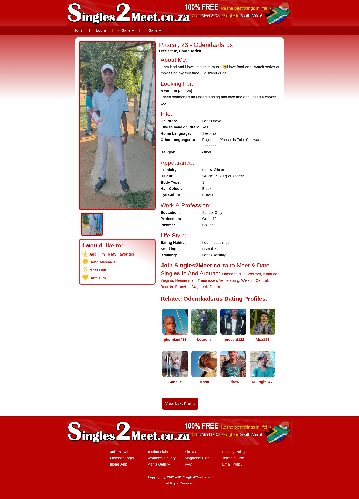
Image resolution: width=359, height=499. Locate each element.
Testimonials (157, 452)
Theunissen (207, 280)
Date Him (98, 278)
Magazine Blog (197, 458)
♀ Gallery (125, 30)
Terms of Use (233, 458)
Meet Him (98, 270)
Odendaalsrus (233, 274)
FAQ (188, 464)
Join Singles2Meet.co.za (194, 265)
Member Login (122, 458)
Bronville (182, 287)
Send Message (103, 262)
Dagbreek (200, 287)
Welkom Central (254, 280)
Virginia (167, 280)
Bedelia (167, 287)
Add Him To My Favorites (111, 254)
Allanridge (271, 274)
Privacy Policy (233, 452)
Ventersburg (229, 280)
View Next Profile (180, 403)
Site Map (192, 452)
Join (78, 30)
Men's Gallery (158, 464)
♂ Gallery (152, 30)
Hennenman (185, 280)
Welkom (254, 274)
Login (101, 30)
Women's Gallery (161, 458)
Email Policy (232, 464)
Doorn (215, 287)
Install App (118, 464)
